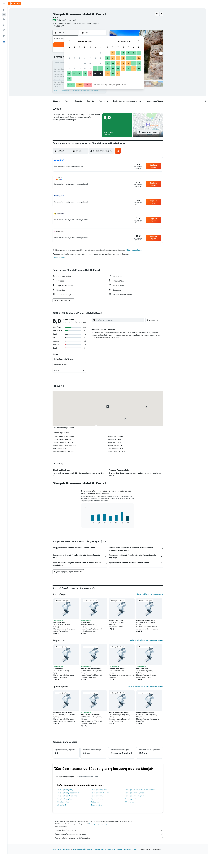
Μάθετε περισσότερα (133, 250)
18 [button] (74, 68)
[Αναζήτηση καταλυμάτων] (3, 14)
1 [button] (95, 53)
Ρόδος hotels (95, 802)
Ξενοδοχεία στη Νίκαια (99, 799)
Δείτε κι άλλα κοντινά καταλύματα (150, 594)
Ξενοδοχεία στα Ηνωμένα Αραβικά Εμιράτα (108, 849)
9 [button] (100, 58)
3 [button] (69, 58)
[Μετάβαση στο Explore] (3, 25)
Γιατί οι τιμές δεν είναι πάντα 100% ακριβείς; (72, 838)
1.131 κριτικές (72, 20)
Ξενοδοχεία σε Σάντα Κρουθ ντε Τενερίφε (140, 790)
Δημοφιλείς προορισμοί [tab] (65, 777)
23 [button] (100, 68)
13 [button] (85, 63)
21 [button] (90, 68)
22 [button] (95, 68)
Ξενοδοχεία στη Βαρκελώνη (67, 799)
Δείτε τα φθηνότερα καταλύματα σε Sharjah (146, 640)
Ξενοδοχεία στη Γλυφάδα (100, 796)
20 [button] (85, 68)
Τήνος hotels (129, 802)
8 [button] (95, 58)
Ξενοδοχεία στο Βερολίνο (100, 793)
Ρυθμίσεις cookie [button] (59, 257)
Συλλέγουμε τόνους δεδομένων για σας (71, 834)
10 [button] (69, 63)
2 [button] (100, 53)
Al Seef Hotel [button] (85, 622)
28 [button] (90, 74)
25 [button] (74, 74)
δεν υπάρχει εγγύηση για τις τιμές (99, 824)
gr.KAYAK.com (57, 849)
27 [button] (85, 74)
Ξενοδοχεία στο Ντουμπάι (134, 796)
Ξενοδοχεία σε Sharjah (131, 849)
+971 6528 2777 (58, 26)
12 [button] (79, 63)
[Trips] (3, 36)
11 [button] (74, 63)
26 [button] (80, 74)
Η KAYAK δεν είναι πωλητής (66, 830)
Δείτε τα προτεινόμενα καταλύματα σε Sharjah (145, 686)
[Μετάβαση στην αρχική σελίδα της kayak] (14, 3)
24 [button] (69, 74)
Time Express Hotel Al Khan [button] (91, 669)
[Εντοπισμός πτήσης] (3, 30)
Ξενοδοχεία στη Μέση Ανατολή (82, 849)
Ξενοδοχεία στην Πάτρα (99, 790)
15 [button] (95, 63)
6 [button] (84, 58)
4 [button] (74, 58)
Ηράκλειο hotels (63, 802)
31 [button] (69, 79)
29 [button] (95, 74)
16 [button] (100, 63)
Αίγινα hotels (61, 805)
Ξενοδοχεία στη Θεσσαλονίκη (68, 793)
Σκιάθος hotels (96, 805)
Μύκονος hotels (130, 799)
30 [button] (100, 74)
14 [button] (90, 63)
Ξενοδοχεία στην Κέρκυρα (134, 793)
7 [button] (107, 58)
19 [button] (79, 68)
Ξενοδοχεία (66, 849)
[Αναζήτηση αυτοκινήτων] (3, 19)
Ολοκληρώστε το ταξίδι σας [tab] (87, 777)
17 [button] (69, 68)
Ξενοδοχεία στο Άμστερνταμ (67, 796)
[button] (3, 3)
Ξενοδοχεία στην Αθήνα (65, 790)
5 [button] (79, 58)
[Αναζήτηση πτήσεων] (3, 10)
